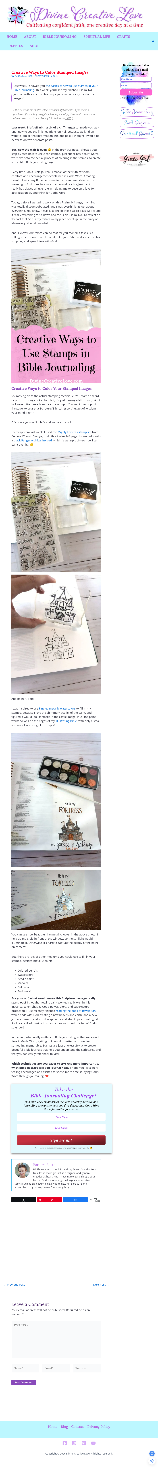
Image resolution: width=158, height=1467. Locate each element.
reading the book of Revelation (76, 1011)
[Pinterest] (83, 1443)
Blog (64, 1427)
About (30, 36)
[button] (153, 41)
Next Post (101, 1284)
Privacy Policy (98, 1427)
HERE (68, 118)
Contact (77, 1427)
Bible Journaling (60, 36)
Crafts (123, 36)
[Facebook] (64, 1443)
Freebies (14, 46)
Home (11, 36)
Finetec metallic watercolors (57, 708)
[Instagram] (74, 1443)
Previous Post (14, 1284)
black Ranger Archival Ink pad (33, 440)
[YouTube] (93, 1443)
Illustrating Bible (66, 721)
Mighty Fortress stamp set (74, 432)
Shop (34, 46)
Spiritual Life (96, 36)
